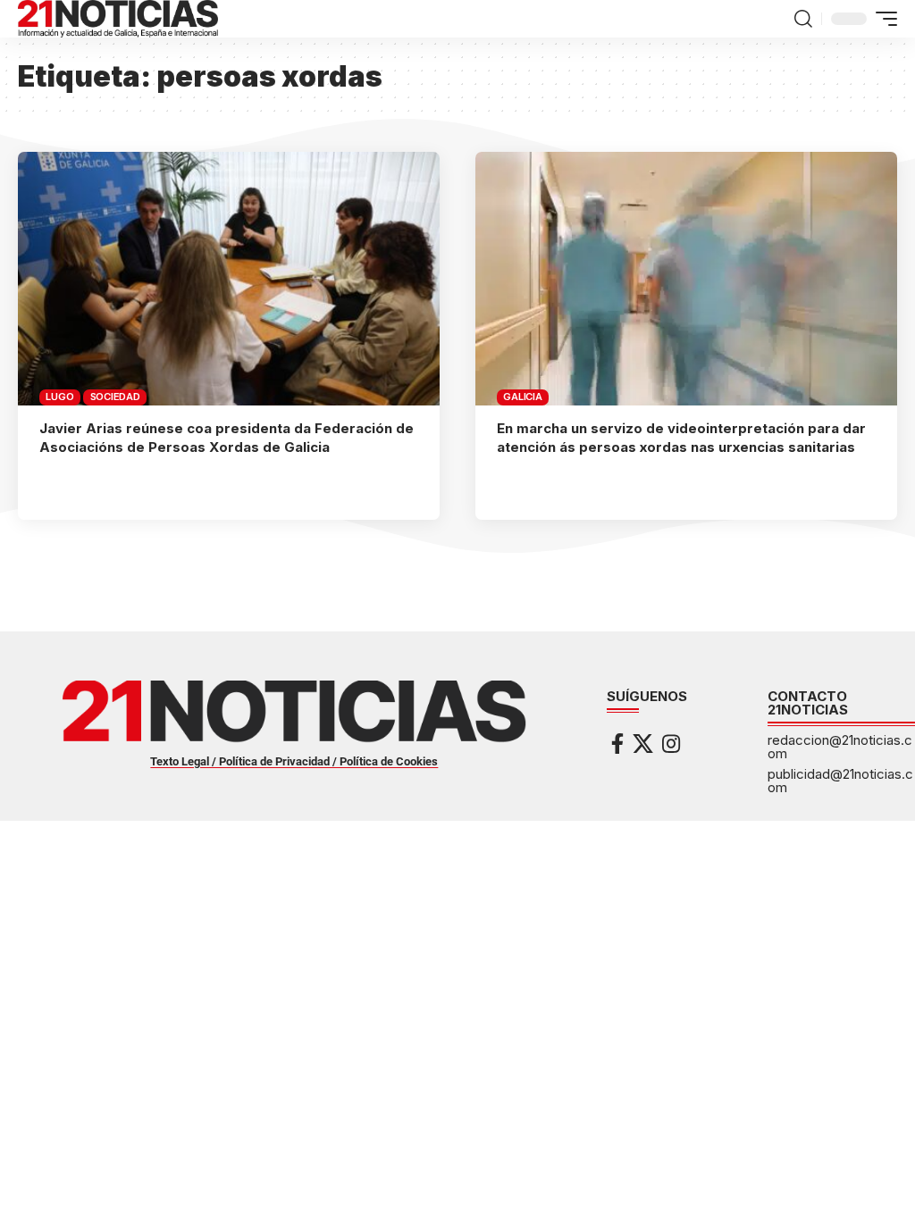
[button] (803, 19)
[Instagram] (671, 743)
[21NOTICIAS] (118, 19)
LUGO (59, 396)
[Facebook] (617, 743)
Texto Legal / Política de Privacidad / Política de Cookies (294, 761)
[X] (643, 743)
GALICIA (522, 396)
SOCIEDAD (115, 396)
